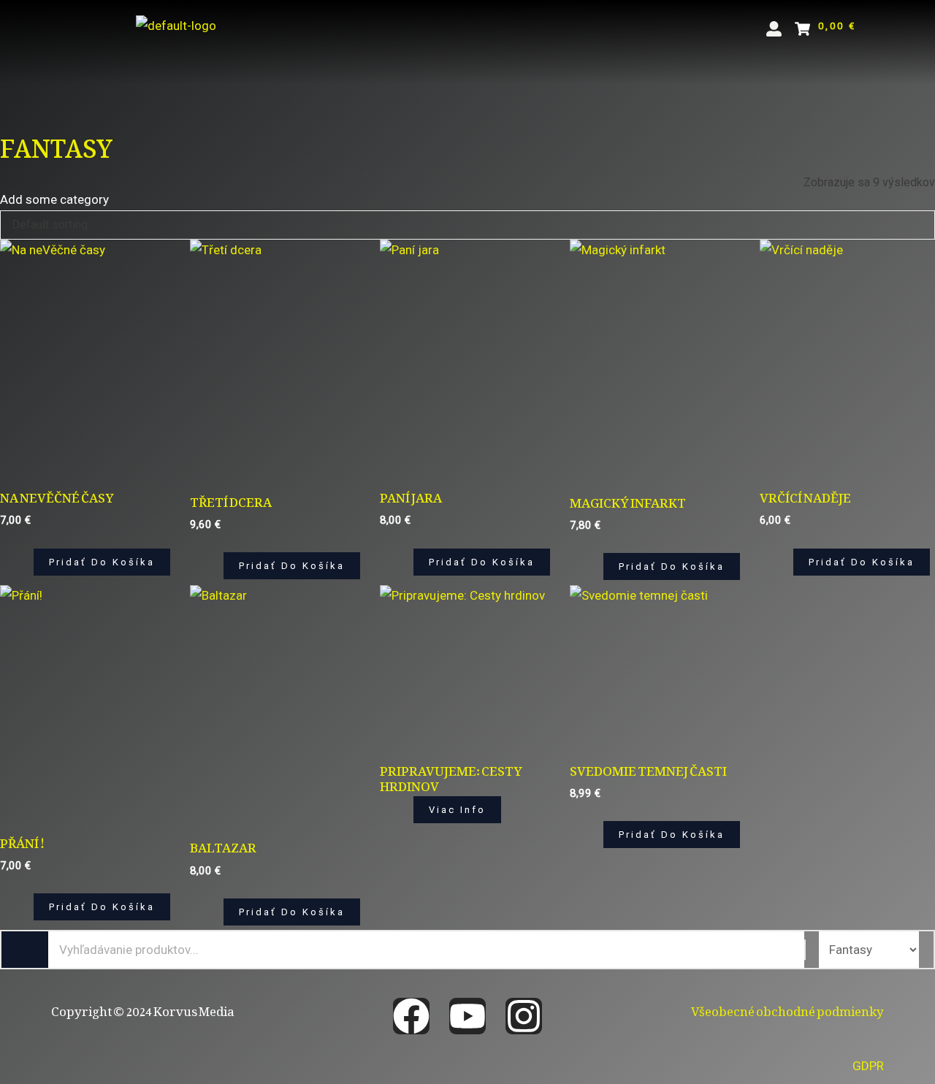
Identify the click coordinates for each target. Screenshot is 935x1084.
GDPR (868, 1065)
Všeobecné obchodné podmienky (787, 1008)
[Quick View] (25, 562)
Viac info (457, 809)
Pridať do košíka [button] (102, 562)
